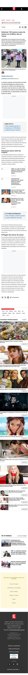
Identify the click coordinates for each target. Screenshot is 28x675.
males (13, 313)
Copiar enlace (15, 297)
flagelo (9, 313)
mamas (23, 313)
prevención (18, 313)
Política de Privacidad (14, 648)
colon (8, 315)
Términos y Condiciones (14, 645)
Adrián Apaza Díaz (7, 76)
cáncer (19, 311)
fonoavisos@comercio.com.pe (16, 630)
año (22, 311)
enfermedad (4, 313)
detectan (11, 311)
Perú (7, 311)
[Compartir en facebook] (20, 27)
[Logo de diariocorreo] (14, 9)
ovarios (3, 315)
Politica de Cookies (14, 651)
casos (15, 311)
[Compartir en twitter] (23, 27)
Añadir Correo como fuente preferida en (10, 22)
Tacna (3, 27)
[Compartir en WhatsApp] (25, 27)
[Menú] (2, 9)
